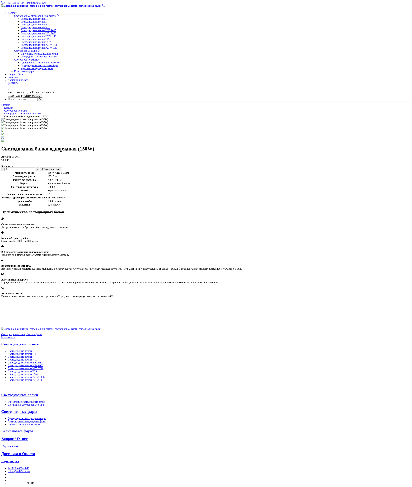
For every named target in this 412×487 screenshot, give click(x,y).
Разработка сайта (17, 483)
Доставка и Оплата (18, 454)
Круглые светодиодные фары (37, 68)
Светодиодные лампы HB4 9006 (38, 33)
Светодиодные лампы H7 (35, 24)
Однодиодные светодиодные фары (40, 62)
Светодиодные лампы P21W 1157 (39, 47)
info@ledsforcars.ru (36, 2)
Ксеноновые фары (24, 71)
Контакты (13, 82)
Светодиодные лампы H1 (35, 18)
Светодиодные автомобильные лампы (35, 15)
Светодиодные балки (25, 50)
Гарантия (13, 77)
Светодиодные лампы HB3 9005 (38, 30)
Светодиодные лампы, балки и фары (21, 334)
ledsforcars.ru (8, 337)
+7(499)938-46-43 (13, 2)
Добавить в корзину (51, 169)
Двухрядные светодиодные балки (39, 56)
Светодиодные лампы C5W (36, 42)
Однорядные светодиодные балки (39, 53)
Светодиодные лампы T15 (35, 39)
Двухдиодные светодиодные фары (39, 65)
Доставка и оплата (18, 80)
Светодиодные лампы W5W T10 (38, 36)
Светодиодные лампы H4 (35, 21)
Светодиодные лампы (20, 344)
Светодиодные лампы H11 (35, 27)
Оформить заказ (32, 96)
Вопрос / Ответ (16, 74)
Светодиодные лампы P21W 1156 (39, 44)
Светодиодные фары (25, 59)
